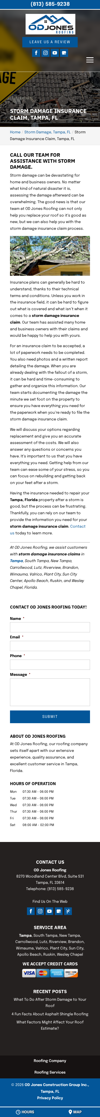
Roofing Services (50, 1072)
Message (20, 675)
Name (17, 619)
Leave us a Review (50, 42)
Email (16, 637)
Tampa (16, 561)
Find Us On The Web (50, 902)
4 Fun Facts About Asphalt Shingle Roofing (50, 1014)
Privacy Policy (50, 1098)
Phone (17, 656)
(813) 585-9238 (50, 4)
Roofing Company (50, 1061)
